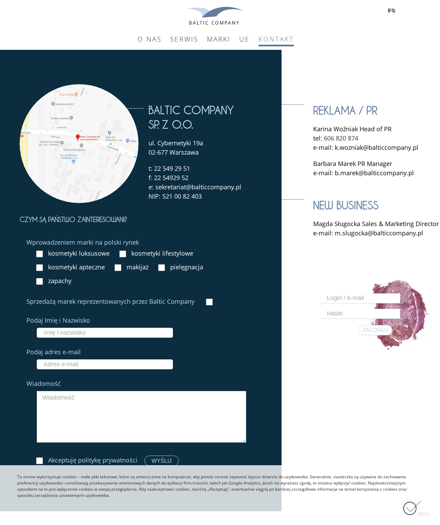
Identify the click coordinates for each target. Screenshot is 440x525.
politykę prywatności (108, 460)
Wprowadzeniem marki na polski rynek (82, 242)
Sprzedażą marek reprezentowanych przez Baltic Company (111, 301)
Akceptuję (92, 460)
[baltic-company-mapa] (79, 89)
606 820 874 (341, 138)
